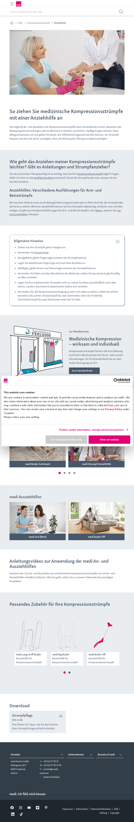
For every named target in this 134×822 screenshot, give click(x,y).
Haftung (103, 812)
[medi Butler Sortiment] (38, 464)
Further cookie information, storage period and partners (91, 429)
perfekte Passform (44, 178)
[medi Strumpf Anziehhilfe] (96, 464)
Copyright (114, 812)
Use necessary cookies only (66, 439)
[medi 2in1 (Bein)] (38, 537)
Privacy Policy (113, 409)
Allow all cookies (109, 439)
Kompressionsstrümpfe (90, 174)
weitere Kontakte (51, 776)
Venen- (99, 210)
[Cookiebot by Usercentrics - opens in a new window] (116, 380)
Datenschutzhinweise (101, 808)
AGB (116, 808)
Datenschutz (82, 808)
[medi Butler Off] (96, 537)
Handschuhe (42, 252)
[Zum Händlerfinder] (84, 371)
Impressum (67, 808)
